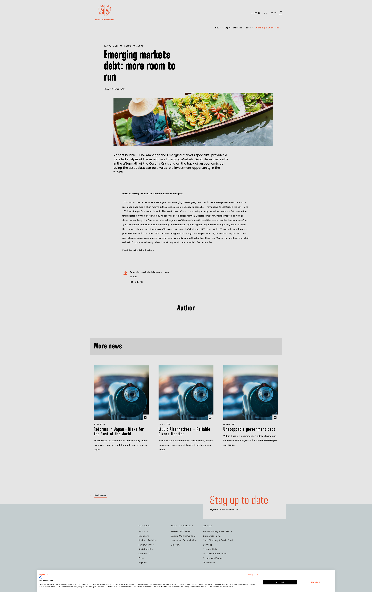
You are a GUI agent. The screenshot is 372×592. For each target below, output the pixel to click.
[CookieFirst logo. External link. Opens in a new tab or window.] (40, 577)
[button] (43, 574)
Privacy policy (253, 575)
